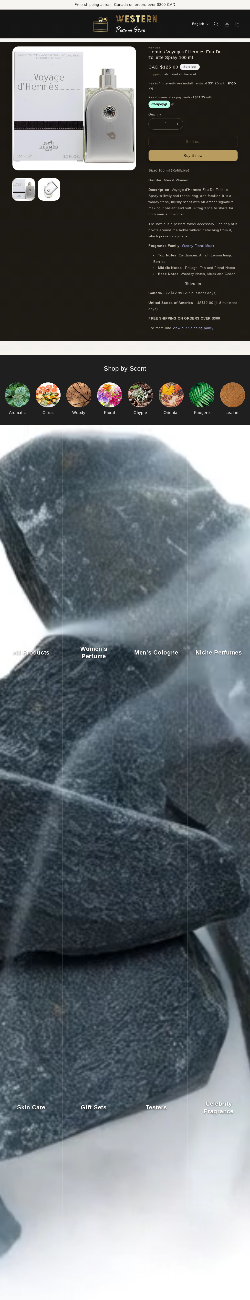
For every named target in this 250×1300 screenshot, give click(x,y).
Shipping (155, 74)
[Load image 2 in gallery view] (49, 189)
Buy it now (193, 155)
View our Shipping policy (193, 328)
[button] (10, 24)
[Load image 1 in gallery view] (23, 189)
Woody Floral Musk (198, 246)
